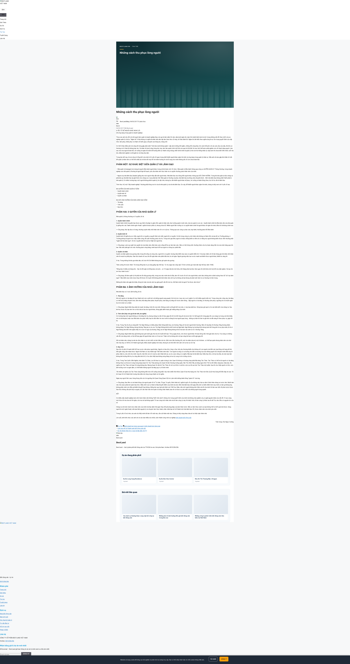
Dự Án (2, 26)
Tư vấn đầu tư (4, 623)
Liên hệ (2, 605)
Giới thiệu (3, 593)
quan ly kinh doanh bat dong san (150, 426)
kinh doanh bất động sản (183, 418)
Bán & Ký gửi (4, 617)
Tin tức (2, 599)
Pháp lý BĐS (4, 630)
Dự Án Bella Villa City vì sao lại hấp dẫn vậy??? (132, 431)
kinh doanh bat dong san (132, 426)
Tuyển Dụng (4, 35)
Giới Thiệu (3, 22)
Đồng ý (224, 659)
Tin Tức (2, 32)
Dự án (2, 596)
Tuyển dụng (3, 602)
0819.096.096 (4, 581)
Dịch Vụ (2, 29)
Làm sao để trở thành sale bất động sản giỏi (132, 428)
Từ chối (213, 659)
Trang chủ (3, 19)
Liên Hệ (2, 38)
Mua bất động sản (5, 614)
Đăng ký (26, 654)
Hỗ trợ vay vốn (4, 626)
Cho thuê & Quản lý (6, 620)
